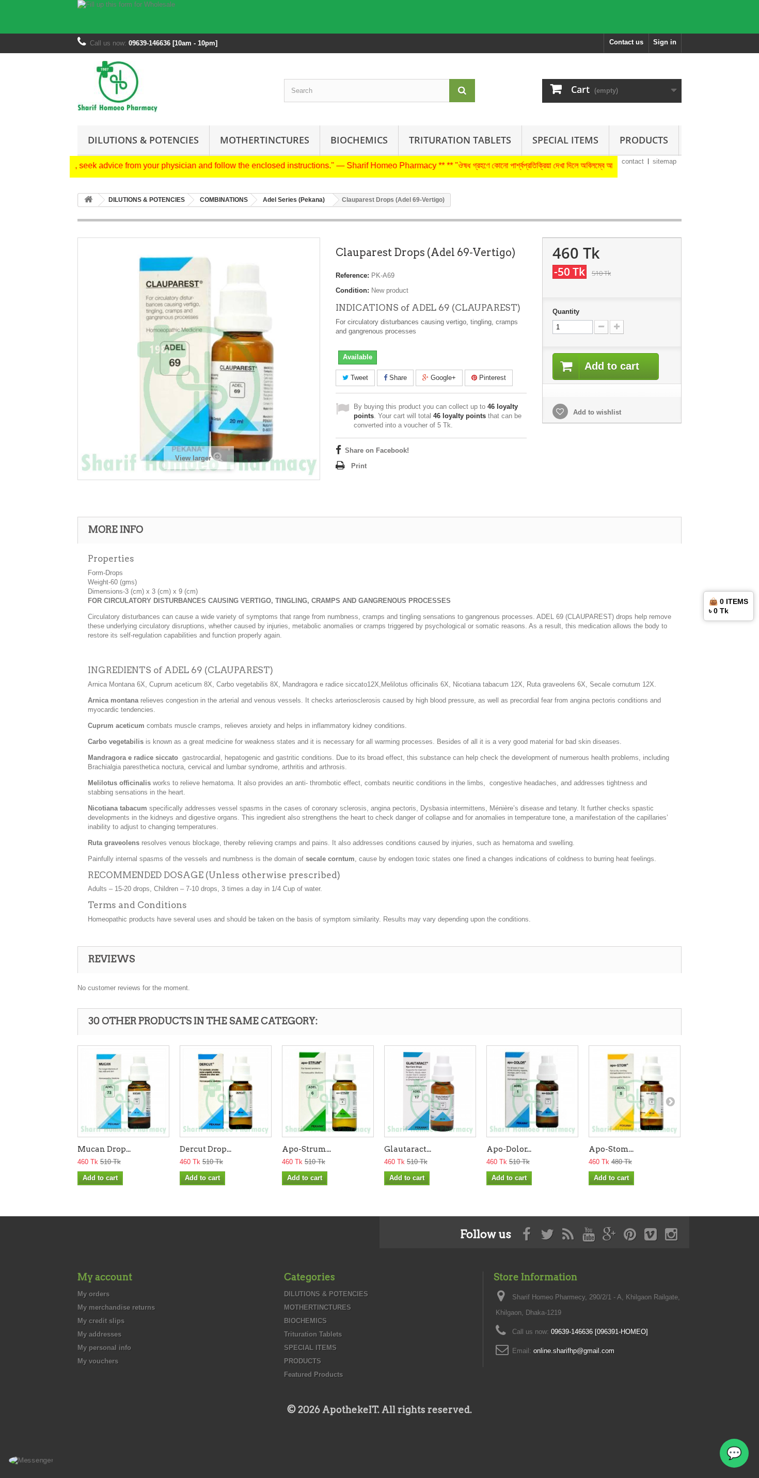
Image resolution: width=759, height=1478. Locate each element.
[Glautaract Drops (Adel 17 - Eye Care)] (430, 1091)
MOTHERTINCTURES (264, 140)
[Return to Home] (88, 200)
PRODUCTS (644, 140)
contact (633, 161)
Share (397, 378)
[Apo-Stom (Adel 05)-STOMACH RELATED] (635, 1091)
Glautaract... (407, 1149)
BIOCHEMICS (359, 140)
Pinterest (491, 378)
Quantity (565, 311)
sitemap (664, 161)
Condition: (352, 290)
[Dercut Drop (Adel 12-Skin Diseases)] (226, 1091)
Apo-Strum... (306, 1149)
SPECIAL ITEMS (565, 140)
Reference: (352, 275)
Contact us (626, 42)
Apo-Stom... (611, 1149)
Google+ (442, 378)
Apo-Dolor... (508, 1149)
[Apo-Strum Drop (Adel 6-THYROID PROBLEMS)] (328, 1091)
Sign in (664, 42)
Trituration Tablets (460, 140)
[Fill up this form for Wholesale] (379, 17)
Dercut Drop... (205, 1149)
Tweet (358, 378)
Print (359, 466)
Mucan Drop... (104, 1149)
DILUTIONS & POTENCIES (143, 140)
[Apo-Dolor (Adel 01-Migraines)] (532, 1091)
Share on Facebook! (377, 450)
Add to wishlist (596, 412)
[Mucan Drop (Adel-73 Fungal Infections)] (123, 1091)
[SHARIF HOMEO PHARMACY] (172, 87)
